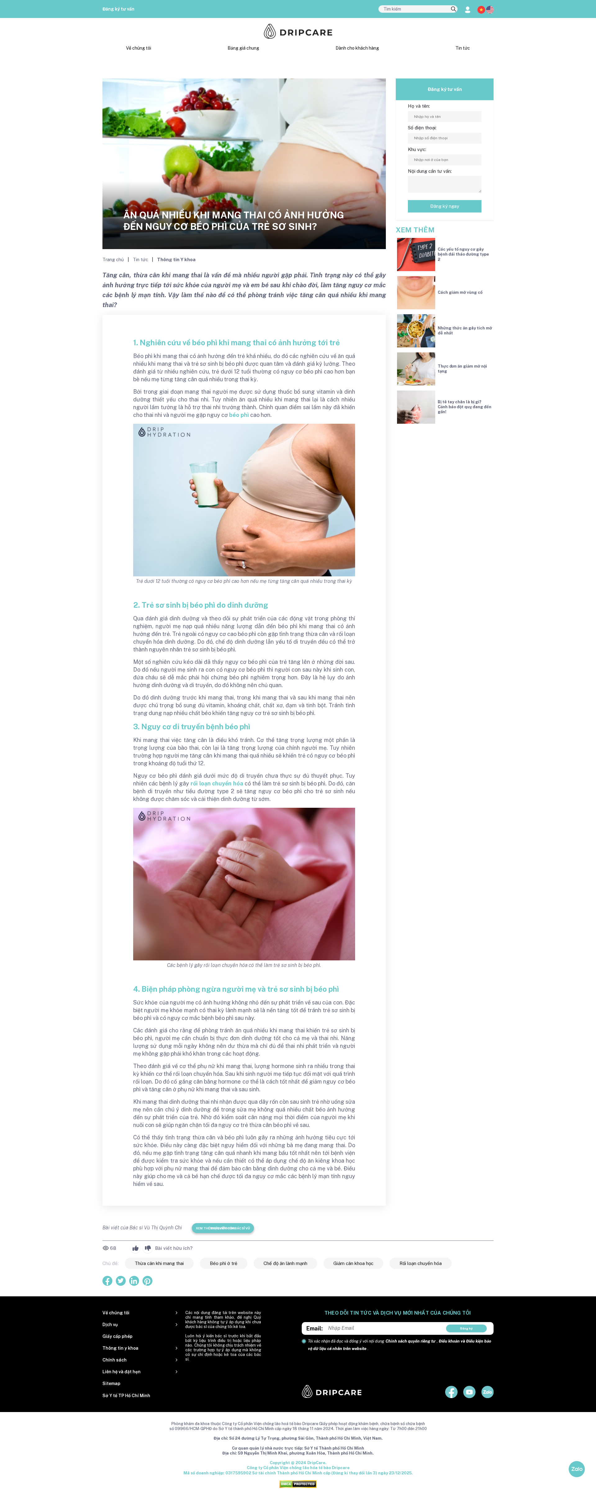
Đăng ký (466, 1328)
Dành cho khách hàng (357, 48)
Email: (314, 1328)
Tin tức (462, 48)
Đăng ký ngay (444, 206)
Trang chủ (113, 259)
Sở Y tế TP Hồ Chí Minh (126, 1395)
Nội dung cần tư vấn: (430, 171)
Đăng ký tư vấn (118, 9)
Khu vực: (417, 149)
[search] (453, 9)
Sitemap (111, 1383)
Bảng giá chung (243, 48)
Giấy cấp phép (117, 1336)
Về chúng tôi (138, 48)
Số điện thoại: (422, 127)
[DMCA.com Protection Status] (298, 1484)
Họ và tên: (419, 106)
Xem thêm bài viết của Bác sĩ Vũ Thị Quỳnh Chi (223, 1228)
